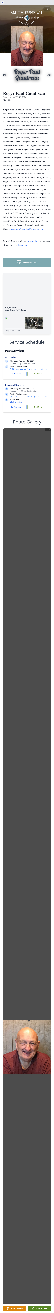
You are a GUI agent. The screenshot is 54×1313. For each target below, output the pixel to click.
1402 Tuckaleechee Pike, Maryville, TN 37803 (28, 369)
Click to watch (16, 402)
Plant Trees (38, 374)
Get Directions (16, 374)
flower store (22, 245)
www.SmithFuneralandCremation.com (26, 229)
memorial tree (33, 241)
